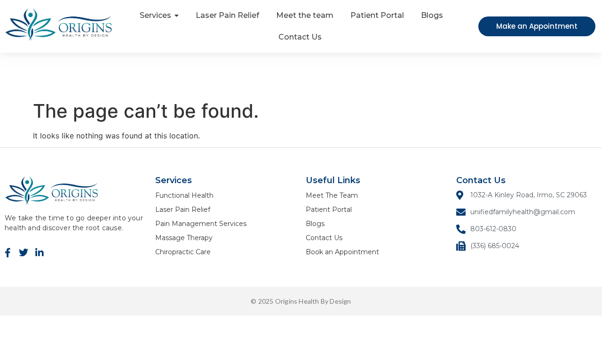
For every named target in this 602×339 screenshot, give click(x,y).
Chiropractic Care (183, 252)
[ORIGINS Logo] (59, 25)
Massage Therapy (184, 238)
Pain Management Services (200, 223)
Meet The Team (332, 195)
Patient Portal (329, 209)
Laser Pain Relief (182, 209)
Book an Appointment (342, 252)
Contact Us (324, 238)
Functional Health (184, 195)
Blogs (315, 223)
